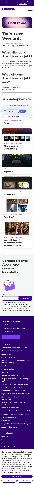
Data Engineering (7, 369)
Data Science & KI (7, 366)
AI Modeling (5, 372)
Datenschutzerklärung (22, 310)
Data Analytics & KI (8, 357)
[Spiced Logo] (8, 9)
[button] (30, 9)
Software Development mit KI (12, 44)
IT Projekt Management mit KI (11, 387)
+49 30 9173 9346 (8, 331)
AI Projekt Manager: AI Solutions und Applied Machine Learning (16, 361)
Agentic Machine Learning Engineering (14, 384)
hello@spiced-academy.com (13, 328)
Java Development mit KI (10, 417)
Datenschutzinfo (6, 470)
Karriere (4, 440)
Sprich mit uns (11, 337)
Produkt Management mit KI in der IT (14, 391)
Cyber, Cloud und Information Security (14, 348)
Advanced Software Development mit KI (15, 411)
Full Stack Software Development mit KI (15, 414)
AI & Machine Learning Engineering (13, 375)
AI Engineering (6, 354)
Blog (3, 443)
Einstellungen (25, 481)
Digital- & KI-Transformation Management (16, 394)
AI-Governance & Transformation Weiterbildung (13, 398)
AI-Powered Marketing (9, 427)
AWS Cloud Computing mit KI (11, 351)
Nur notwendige (9, 481)
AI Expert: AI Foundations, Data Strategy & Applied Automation (15, 380)
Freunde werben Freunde (10, 446)
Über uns (4, 437)
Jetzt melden (23, 4)
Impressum (21, 470)
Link (11, 87)
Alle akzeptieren (17, 476)
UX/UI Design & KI (7, 421)
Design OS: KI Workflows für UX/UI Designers (16, 424)
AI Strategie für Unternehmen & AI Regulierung (13, 403)
